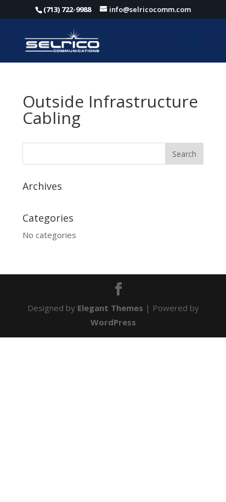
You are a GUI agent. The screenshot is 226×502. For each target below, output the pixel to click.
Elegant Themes (110, 307)
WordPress (113, 322)
